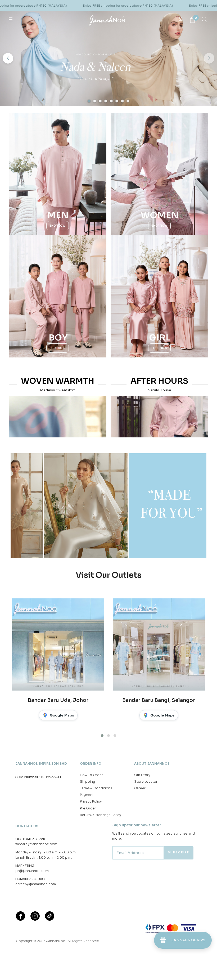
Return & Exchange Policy (100, 815)
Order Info (90, 763)
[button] (8, 58)
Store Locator (145, 781)
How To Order (91, 775)
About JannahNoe (151, 763)
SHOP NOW (57, 225)
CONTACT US (26, 826)
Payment (87, 795)
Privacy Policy (91, 801)
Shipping (87, 781)
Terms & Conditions (96, 788)
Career (140, 788)
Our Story (142, 775)
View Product (70, 943)
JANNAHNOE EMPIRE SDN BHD (41, 763)
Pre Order (88, 808)
